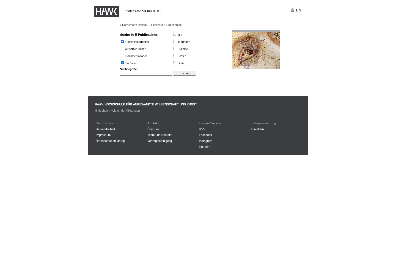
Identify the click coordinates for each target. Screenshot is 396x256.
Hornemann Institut (134, 25)
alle (180, 34)
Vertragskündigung (159, 141)
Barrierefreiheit (105, 129)
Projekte (183, 49)
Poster (182, 56)
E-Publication (156, 25)
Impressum (103, 135)
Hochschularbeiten (137, 42)
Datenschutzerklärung (110, 141)
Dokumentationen (136, 56)
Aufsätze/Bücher (135, 49)
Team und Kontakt (159, 135)
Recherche (175, 25)
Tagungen (184, 42)
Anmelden (257, 129)
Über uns (153, 129)
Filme (181, 63)
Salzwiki (130, 63)
